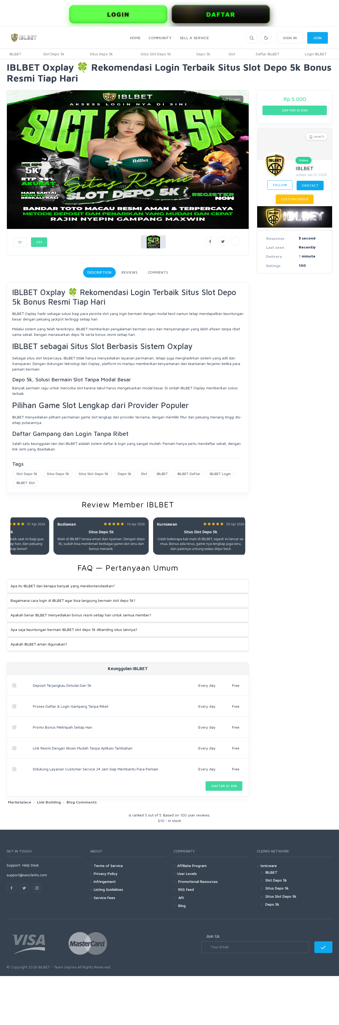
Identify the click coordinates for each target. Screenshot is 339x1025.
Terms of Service (108, 865)
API (180, 897)
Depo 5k (203, 54)
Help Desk (30, 865)
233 (39, 242)
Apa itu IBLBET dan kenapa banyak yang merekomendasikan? (63, 586)
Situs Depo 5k (101, 54)
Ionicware (269, 865)
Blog (181, 905)
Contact (310, 185)
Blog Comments (81, 802)
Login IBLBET (316, 54)
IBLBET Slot (25, 483)
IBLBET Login (220, 474)
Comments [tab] (158, 272)
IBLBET (15, 54)
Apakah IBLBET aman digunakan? (39, 644)
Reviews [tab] (129, 272)
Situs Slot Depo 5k (156, 54)
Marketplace (19, 802)
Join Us (213, 936)
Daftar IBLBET (267, 54)
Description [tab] (99, 272)
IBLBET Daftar (188, 474)
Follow (279, 185)
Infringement (105, 881)
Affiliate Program (192, 865)
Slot (232, 54)
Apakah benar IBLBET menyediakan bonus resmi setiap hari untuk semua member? (81, 615)
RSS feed (185, 889)
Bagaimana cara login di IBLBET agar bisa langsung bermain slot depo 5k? (73, 600)
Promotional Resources (197, 881)
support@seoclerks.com (27, 875)
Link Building (49, 802)
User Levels (187, 873)
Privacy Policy (106, 873)
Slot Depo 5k (53, 54)
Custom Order (294, 199)
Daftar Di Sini (224, 786)
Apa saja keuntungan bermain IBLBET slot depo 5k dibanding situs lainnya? (74, 629)
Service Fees (104, 897)
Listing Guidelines (108, 889)
